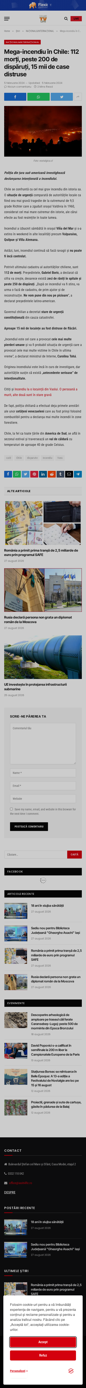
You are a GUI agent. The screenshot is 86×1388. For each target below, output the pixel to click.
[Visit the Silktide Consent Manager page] (71, 1371)
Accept (43, 1342)
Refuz (43, 1355)
